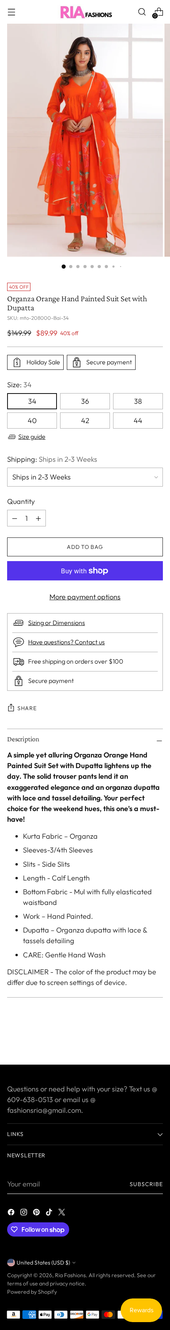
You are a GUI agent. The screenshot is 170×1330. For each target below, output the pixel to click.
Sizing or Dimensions (56, 623)
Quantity (21, 501)
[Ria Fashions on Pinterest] (37, 1213)
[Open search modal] (142, 12)
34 (32, 401)
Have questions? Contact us (66, 642)
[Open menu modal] (11, 12)
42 (85, 420)
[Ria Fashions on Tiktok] (50, 1213)
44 (138, 420)
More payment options (85, 596)
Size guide (31, 436)
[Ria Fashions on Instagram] (24, 1213)
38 (138, 401)
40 (32, 420)
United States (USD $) (43, 1262)
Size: (19, 384)
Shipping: (52, 459)
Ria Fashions (70, 1275)
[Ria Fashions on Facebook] (12, 1213)
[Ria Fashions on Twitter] (62, 1213)
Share (27, 708)
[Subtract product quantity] (38, 518)
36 (85, 401)
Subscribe (146, 1184)
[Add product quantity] (15, 518)
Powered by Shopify (32, 1291)
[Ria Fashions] (85, 12)
